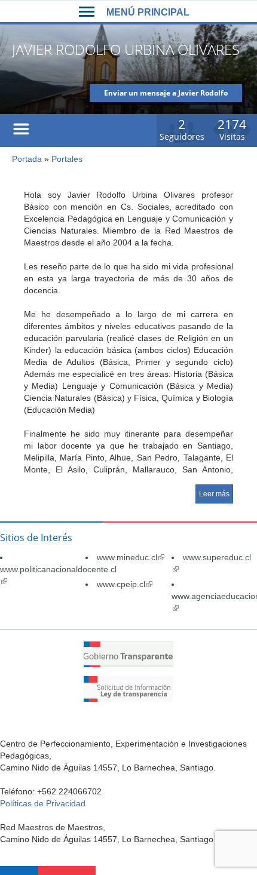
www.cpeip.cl (124, 584)
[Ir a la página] (128, 664)
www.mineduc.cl (130, 557)
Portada (27, 159)
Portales (66, 159)
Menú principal (147, 12)
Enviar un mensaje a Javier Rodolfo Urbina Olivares (166, 95)
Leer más (214, 494)
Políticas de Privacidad (42, 803)
